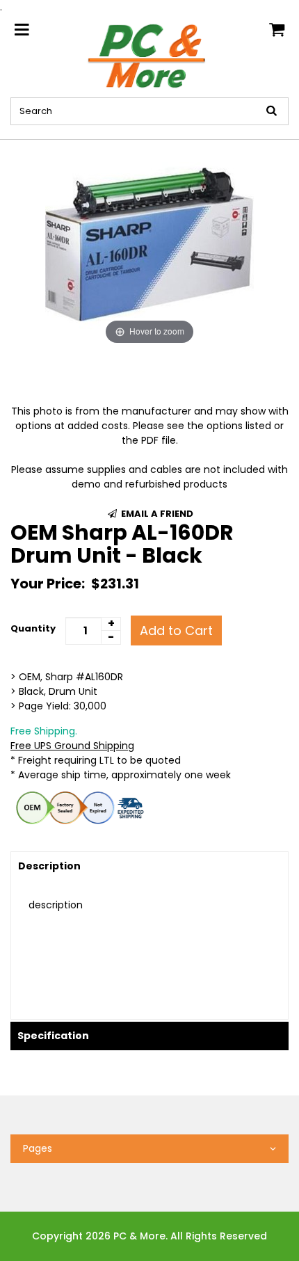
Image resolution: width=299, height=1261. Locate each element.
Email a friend (156, 513)
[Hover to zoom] (149, 243)
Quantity (33, 628)
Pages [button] (37, 1148)
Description (49, 866)
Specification (53, 1036)
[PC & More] (150, 55)
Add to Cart (176, 630)
